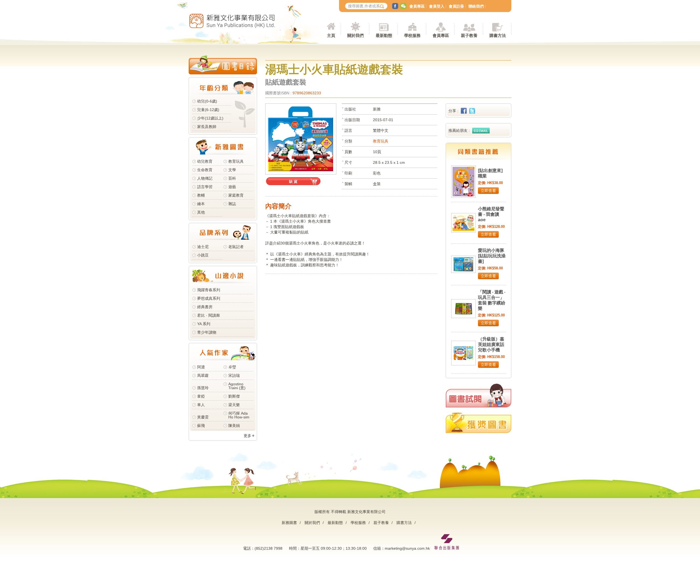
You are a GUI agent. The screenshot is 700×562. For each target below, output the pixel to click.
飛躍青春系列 (208, 290)
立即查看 (488, 190)
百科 (232, 178)
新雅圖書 (289, 522)
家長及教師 (206, 126)
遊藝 (232, 187)
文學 (232, 170)
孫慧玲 (203, 388)
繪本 (201, 204)
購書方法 (404, 522)
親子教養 (381, 522)
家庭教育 (236, 195)
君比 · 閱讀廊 (208, 315)
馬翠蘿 (203, 375)
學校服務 (412, 35)
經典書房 (204, 307)
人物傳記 (204, 178)
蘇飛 (201, 425)
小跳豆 (203, 255)
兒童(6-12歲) (209, 109)
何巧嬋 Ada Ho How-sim (238, 415)
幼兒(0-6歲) (207, 101)
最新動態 (335, 522)
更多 (247, 436)
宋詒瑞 (234, 375)
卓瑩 (232, 367)
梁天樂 (234, 405)
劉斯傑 (234, 396)
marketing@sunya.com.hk (407, 548)
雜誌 (232, 204)
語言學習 (204, 187)
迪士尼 (203, 246)
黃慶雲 (203, 417)
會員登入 (436, 6)
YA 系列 (203, 324)
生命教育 (204, 170)
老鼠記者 (236, 246)
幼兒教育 (204, 161)
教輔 (201, 195)
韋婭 (201, 396)
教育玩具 (236, 161)
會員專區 (417, 6)
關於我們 (312, 522)
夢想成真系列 (208, 298)
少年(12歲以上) (210, 118)
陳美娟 (234, 425)
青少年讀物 (206, 332)
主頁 (331, 35)
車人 (201, 405)
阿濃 (201, 367)
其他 (201, 212)
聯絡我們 (476, 6)
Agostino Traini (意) (237, 386)
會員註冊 (456, 6)
